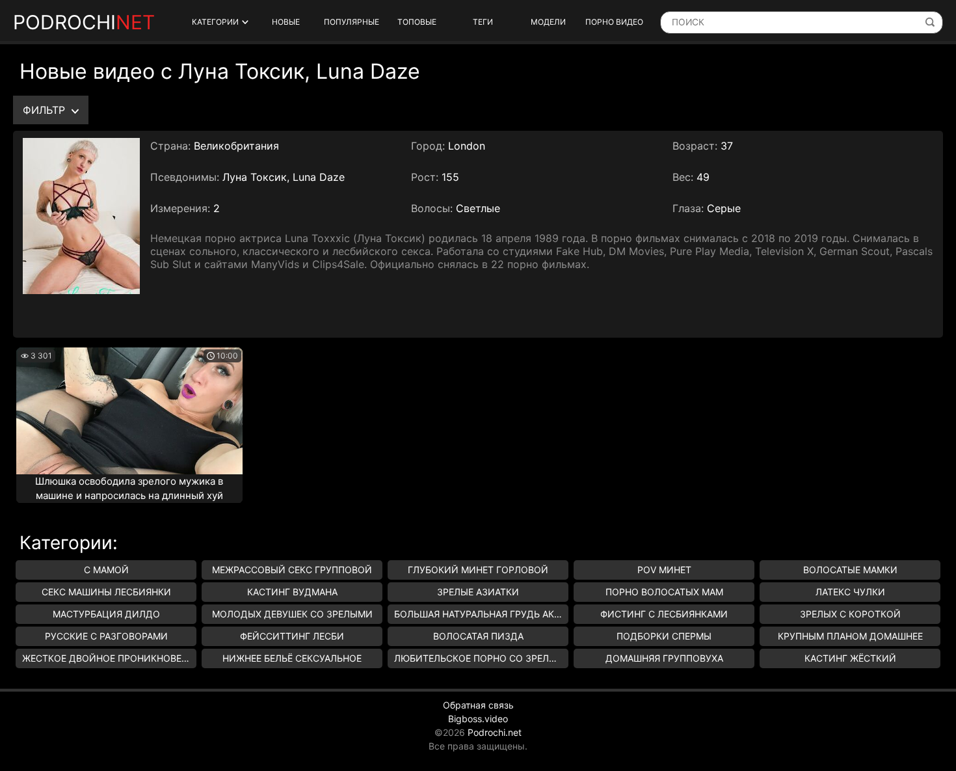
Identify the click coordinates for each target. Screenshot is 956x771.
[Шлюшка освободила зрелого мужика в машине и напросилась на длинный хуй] (129, 410)
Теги (483, 22)
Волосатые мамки (850, 569)
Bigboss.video (478, 718)
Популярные (351, 22)
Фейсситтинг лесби (292, 636)
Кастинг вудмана (292, 591)
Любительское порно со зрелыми (481, 658)
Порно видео (614, 22)
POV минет (664, 569)
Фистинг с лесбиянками (664, 613)
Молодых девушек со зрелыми (292, 613)
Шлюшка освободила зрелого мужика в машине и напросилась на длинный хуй (129, 488)
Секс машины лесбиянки (106, 591)
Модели (548, 22)
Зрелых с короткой (850, 613)
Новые (286, 22)
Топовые (416, 22)
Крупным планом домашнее (850, 636)
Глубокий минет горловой (478, 569)
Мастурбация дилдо (106, 613)
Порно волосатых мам (664, 591)
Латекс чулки (850, 591)
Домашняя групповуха (664, 658)
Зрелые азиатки (478, 591)
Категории (215, 22)
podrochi (84, 22)
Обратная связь (478, 704)
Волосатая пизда (478, 636)
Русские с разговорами (106, 636)
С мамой (106, 569)
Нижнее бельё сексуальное (292, 658)
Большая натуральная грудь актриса (481, 613)
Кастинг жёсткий (850, 658)
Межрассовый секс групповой (292, 569)
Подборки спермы (664, 636)
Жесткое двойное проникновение (109, 658)
